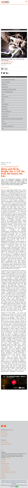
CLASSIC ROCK (5, 114)
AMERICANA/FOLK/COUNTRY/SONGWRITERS (12, 118)
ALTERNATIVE (5, 116)
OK (16, 486)
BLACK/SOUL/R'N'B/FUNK (7, 126)
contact (3, 476)
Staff (2, 450)
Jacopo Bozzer (5, 187)
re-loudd (3, 461)
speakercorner (5, 463)
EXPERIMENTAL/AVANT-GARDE (9, 89)
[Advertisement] (14, 18)
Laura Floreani (4, 431)
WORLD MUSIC (5, 87)
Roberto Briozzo (4, 433)
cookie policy (12, 486)
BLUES (3, 99)
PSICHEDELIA (5, 109)
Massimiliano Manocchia (6, 444)
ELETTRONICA (5, 96)
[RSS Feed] (5, 426)
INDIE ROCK (4, 84)
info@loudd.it (8, 457)
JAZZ (3, 101)
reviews (3, 459)
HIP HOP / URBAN (6, 82)
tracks (3, 474)
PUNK (3, 94)
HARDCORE (4, 106)
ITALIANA (4, 123)
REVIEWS (3, 162)
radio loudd (4, 465)
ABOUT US (3, 478)
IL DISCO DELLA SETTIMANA (8, 79)
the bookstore (5, 467)
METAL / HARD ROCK (6, 111)
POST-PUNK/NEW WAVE (7, 91)
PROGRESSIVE (5, 104)
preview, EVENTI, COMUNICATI (8, 472)
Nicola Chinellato (4, 442)
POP (3, 128)
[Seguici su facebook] (2, 426)
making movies (5, 470)
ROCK (3, 121)
